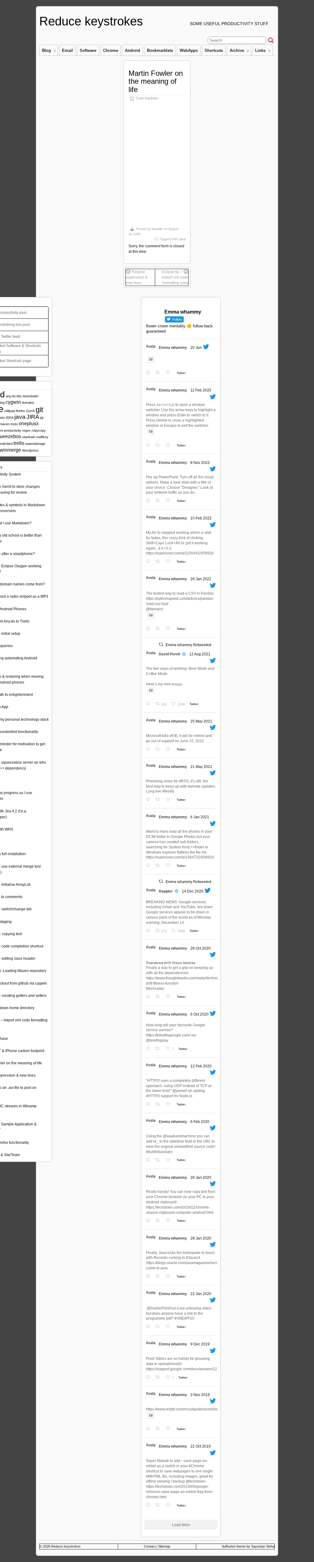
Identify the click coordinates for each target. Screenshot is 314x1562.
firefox (20, 411)
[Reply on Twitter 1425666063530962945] (149, 704)
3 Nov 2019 (200, 1395)
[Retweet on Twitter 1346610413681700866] (159, 866)
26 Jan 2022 (200, 579)
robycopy (39, 430)
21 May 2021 (201, 767)
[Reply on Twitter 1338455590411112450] (149, 931)
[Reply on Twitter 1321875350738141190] (149, 997)
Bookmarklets (160, 50)
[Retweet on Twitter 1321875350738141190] (159, 997)
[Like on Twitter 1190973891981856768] (169, 1429)
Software (88, 50)
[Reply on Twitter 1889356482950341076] (149, 445)
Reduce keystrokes (91, 21)
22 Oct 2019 (200, 1446)
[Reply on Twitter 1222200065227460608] (149, 1276)
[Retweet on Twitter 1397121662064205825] (159, 749)
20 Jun (196, 347)
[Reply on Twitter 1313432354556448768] (149, 1049)
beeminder (31, 396)
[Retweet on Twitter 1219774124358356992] (159, 1327)
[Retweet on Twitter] (161, 644)
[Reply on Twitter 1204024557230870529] (149, 1377)
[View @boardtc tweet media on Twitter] (150, 359)
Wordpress (30, 450)
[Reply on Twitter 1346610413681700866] (149, 866)
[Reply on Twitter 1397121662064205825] (149, 749)
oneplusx (29, 423)
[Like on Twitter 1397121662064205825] (169, 749)
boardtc (157, 229)
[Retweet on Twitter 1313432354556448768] (159, 1049)
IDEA (9, 417)
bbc (19, 396)
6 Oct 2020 (199, 1014)
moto (14, 424)
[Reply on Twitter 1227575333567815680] (149, 1104)
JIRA (32, 417)
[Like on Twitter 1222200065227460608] (169, 1276)
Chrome (110, 50)
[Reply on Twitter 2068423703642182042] (149, 373)
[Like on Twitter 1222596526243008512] (169, 1221)
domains (28, 402)
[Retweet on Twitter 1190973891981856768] (159, 1429)
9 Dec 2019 (200, 1344)
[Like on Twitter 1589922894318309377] (169, 501)
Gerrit (30, 411)
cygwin (13, 402)
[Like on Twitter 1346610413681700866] (169, 866)
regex (26, 430)
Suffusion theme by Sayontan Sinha (248, 1546)
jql (41, 417)
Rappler (166, 891)
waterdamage (35, 443)
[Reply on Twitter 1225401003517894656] (149, 1160)
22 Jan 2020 (200, 1294)
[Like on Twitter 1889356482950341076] (169, 445)
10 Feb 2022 (201, 518)
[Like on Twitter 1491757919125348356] (169, 561)
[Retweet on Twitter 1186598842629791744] (159, 1505)
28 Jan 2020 (200, 1238)
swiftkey (42, 437)
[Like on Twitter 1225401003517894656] (169, 1160)
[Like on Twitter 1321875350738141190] (169, 997)
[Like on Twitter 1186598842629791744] (169, 1505)
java (182, 239)
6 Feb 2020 (199, 1122)
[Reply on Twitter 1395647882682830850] (149, 800)
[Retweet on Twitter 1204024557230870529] (159, 1377)
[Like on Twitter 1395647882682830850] (169, 800)
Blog (46, 50)
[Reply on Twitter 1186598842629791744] (149, 1505)
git (39, 409)
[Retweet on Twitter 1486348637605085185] (159, 629)
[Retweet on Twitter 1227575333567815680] (159, 1104)
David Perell (169, 654)
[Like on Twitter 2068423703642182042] (169, 373)
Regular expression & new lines (136, 277)
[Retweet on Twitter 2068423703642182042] (159, 373)
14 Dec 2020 (192, 891)
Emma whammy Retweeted (188, 645)
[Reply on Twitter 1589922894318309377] (149, 501)
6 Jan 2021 (199, 817)
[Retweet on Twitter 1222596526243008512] (159, 1221)
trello (18, 443)
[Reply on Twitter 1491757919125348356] (149, 561)
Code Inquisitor (147, 98)
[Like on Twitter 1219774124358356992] (169, 1327)
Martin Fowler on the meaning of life (155, 81)
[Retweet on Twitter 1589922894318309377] (159, 501)
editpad (9, 411)
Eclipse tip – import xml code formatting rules (175, 277)
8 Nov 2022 (200, 463)
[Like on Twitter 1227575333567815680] (169, 1104)
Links (260, 50)
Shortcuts (214, 50)
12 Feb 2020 (201, 1066)
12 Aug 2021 (199, 654)
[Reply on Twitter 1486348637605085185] (149, 629)
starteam (28, 437)
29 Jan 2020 (200, 1177)
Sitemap (164, 1546)
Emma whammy (173, 347)
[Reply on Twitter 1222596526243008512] (149, 1221)
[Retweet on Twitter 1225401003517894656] (159, 1160)
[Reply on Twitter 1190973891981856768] (149, 1429)
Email (67, 50)
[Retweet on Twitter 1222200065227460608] (159, 1276)
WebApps (189, 50)
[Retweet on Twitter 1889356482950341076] (159, 445)
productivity (12, 430)
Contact (149, 1546)
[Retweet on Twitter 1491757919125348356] (159, 561)
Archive (237, 50)
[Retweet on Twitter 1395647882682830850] (159, 800)
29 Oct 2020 (200, 948)
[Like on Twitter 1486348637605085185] (169, 629)
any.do (11, 396)
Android (132, 50)
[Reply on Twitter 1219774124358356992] (149, 1327)
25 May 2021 (201, 721)
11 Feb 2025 (200, 390)
